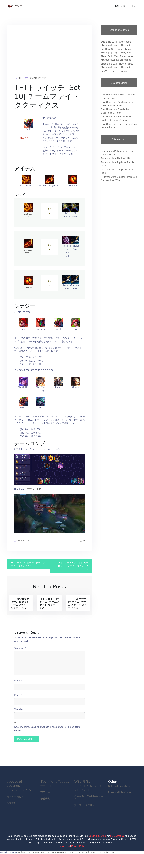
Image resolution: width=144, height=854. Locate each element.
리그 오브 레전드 (15, 796)
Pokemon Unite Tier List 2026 (115, 158)
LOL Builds (120, 6)
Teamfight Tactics (54, 781)
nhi (19, 78)
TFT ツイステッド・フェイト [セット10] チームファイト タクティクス (71, 566)
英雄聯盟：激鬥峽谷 (84, 805)
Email (18, 695)
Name (18, 680)
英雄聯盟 (11, 802)
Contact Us (64, 846)
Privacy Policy (78, 846)
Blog (133, 6)
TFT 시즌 (45, 792)
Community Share (97, 836)
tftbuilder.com (108, 852)
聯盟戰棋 (45, 798)
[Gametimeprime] (16, 6)
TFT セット (46, 786)
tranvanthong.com (41, 852)
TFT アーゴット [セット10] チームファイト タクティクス (28, 564)
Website (18, 709)
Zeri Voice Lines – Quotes (114, 71)
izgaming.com (59, 852)
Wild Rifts (82, 781)
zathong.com (24, 852)
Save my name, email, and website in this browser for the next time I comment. (48, 728)
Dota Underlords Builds (119, 786)
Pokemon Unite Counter (120, 792)
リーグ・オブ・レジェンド (20, 790)
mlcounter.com (74, 852)
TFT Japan (23, 540)
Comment (20, 648)
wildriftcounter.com (91, 852)
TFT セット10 (34, 489)
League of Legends (14, 783)
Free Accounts (117, 836)
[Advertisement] (49, 53)
